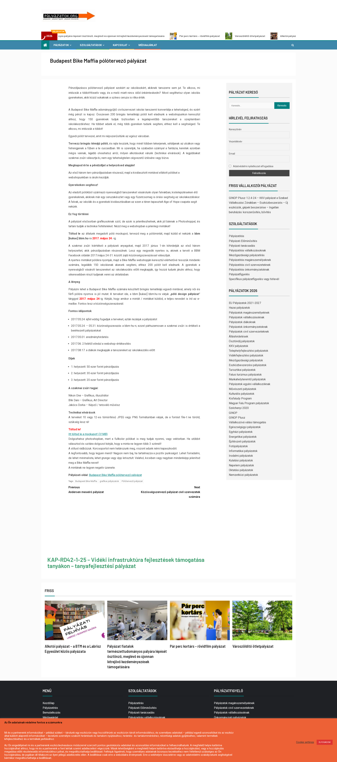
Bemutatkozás (51, 712)
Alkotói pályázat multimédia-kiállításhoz (272, 35)
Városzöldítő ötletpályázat (220, 35)
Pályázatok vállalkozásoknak (246, 317)
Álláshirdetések (238, 336)
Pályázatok (61, 45)
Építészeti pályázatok (242, 441)
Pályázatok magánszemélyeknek (249, 312)
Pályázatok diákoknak (242, 322)
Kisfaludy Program (240, 398)
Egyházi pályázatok (241, 431)
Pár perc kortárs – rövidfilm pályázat (169, 35)
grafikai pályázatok (109, 481)
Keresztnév (235, 129)
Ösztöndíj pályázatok (242, 341)
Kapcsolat (120, 45)
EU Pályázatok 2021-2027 (245, 303)
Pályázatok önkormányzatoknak (248, 327)
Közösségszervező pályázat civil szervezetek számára (170, 492)
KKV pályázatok (238, 346)
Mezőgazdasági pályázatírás (247, 255)
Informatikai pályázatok (243, 451)
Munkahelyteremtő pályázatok (247, 379)
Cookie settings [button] (305, 742)
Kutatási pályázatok (241, 460)
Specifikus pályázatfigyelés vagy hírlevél (254, 279)
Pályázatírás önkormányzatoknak (249, 269)
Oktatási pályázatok (241, 470)
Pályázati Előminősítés (243, 241)
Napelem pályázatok (241, 465)
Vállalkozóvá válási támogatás (247, 422)
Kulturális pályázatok (241, 393)
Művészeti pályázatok (242, 389)
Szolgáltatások (91, 45)
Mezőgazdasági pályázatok (246, 360)
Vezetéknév (235, 141)
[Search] (292, 45)
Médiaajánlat (147, 45)
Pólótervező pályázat (132, 481)
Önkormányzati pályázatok (230, 717)
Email (232, 153)
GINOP (233, 413)
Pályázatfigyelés (239, 274)
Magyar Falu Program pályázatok (249, 403)
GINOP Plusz (237, 417)
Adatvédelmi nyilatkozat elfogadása (253, 166)
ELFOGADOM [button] (325, 742)
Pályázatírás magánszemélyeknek (250, 260)
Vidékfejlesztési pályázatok (246, 355)
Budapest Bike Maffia (86, 481)
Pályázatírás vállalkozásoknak (247, 250)
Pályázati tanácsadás (242, 245)
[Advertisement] (134, 528)
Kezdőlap (48, 703)
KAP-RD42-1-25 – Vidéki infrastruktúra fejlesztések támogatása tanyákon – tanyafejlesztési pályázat (125, 562)
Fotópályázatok (238, 446)
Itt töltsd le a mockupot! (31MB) (88, 434)
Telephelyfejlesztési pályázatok (248, 350)
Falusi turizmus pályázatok (245, 374)
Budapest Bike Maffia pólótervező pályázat (115, 475)
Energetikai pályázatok (243, 436)
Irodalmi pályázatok (241, 455)
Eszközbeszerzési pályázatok (247, 365)
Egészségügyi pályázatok (245, 427)
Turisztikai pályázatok (242, 370)
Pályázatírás (236, 236)
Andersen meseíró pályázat (86, 490)
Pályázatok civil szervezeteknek (249, 331)
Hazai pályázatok (239, 307)
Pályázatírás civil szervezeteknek (249, 265)
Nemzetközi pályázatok (243, 475)
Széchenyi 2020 (239, 408)
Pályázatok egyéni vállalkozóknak (249, 384)
